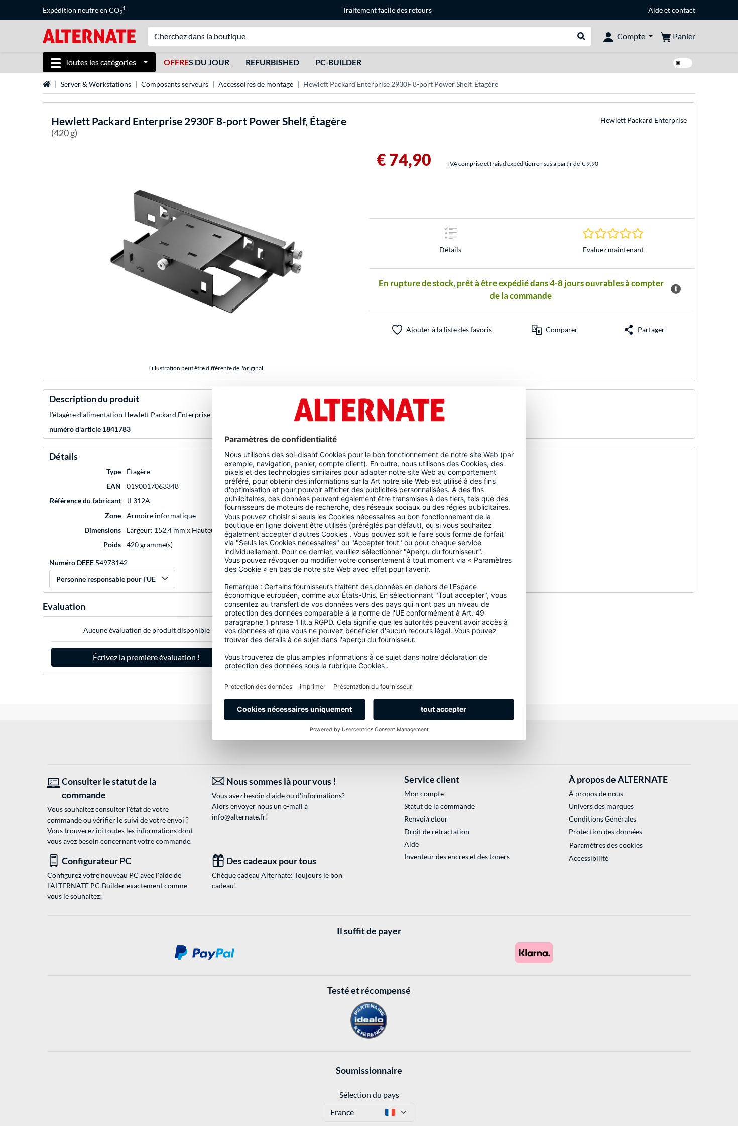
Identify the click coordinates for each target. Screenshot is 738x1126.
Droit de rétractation (436, 831)
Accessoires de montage (255, 84)
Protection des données (605, 831)
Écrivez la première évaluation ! (146, 657)
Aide (655, 10)
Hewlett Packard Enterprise (643, 120)
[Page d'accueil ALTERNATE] (89, 35)
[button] (554, 329)
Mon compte (424, 793)
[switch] (682, 63)
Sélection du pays (369, 1094)
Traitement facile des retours (387, 10)
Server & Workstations (96, 84)
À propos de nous (596, 793)
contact (683, 10)
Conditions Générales (602, 818)
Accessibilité (588, 858)
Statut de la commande (439, 806)
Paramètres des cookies (606, 845)
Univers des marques (601, 806)
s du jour (196, 62)
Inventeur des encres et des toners (457, 856)
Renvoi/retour (426, 818)
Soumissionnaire (369, 1070)
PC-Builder (338, 62)
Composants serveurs (174, 84)
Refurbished (272, 62)
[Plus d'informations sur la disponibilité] (675, 289)
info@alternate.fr (239, 816)
